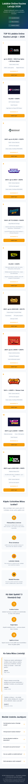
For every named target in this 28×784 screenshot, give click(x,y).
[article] (14, 60)
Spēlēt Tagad (14, 75)
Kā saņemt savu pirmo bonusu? (11, 747)
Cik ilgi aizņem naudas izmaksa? (12, 731)
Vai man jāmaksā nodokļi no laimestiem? (10, 739)
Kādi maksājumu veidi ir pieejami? (12, 761)
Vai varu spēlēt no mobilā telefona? (12, 754)
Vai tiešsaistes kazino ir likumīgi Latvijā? (11, 724)
